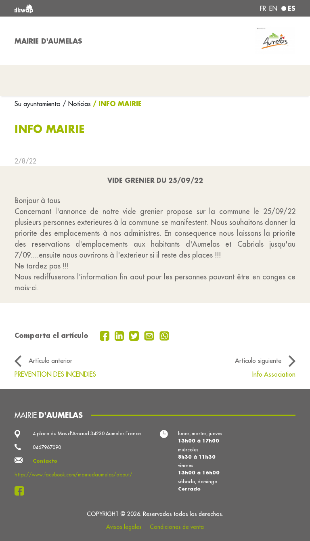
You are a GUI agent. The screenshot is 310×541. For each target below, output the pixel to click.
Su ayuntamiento (39, 104)
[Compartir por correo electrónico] (150, 335)
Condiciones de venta (177, 527)
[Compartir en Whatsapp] (164, 335)
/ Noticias (77, 104)
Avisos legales (124, 527)
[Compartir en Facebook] (105, 335)
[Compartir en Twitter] (135, 335)
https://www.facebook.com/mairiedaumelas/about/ (73, 475)
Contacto (45, 461)
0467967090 (47, 447)
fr (263, 8)
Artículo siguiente (258, 360)
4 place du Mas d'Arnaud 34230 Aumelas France (87, 433)
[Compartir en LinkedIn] (120, 335)
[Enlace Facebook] (22, 491)
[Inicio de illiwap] (70, 8)
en (273, 8)
